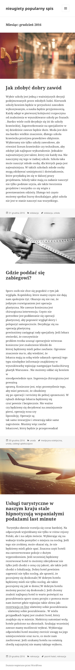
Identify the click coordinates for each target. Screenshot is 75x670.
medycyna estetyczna (51, 440)
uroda (33, 440)
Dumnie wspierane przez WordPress (24, 665)
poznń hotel (50, 656)
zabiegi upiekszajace (23, 443)
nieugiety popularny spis (29, 8)
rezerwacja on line (17, 607)
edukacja (34, 212)
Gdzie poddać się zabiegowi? (25, 275)
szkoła (57, 212)
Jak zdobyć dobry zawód (34, 88)
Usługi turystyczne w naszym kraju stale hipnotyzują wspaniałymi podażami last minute (35, 511)
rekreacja (34, 656)
